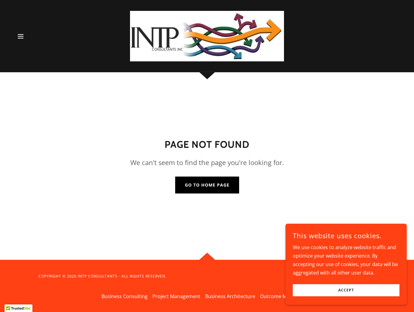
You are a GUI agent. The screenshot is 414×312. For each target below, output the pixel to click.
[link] (207, 35)
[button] (21, 36)
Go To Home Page (207, 185)
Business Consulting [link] (125, 296)
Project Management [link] (176, 296)
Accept (346, 290)
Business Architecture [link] (230, 296)
